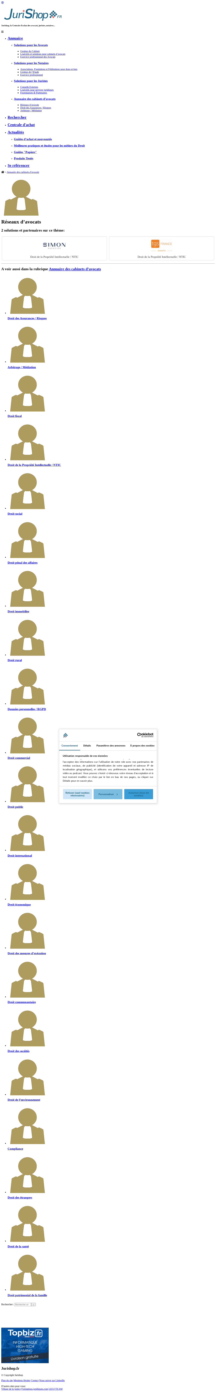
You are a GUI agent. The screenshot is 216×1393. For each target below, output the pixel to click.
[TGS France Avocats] (161, 245)
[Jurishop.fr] (33, 21)
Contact (35, 1380)
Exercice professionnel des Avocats (37, 57)
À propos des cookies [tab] (142, 745)
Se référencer (19, 165)
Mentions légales (21, 1380)
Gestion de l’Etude (29, 72)
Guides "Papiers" (25, 152)
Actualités (16, 132)
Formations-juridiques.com (34, 1389)
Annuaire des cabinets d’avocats (35, 99)
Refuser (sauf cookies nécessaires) (77, 794)
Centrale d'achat (21, 125)
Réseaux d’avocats (29, 105)
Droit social (54, 256)
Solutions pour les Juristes (31, 81)
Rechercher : (7, 1304)
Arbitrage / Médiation (31, 110)
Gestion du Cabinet (30, 51)
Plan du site (7, 1380)
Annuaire (15, 38)
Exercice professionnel (31, 75)
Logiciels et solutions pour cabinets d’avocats (42, 54)
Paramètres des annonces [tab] (110, 745)
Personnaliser (106, 794)
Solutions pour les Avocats (31, 45)
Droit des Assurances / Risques (35, 107)
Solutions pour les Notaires (31, 63)
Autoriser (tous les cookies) (138, 794)
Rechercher (17, 117)
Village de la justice (11, 1389)
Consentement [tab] (70, 745)
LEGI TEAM (55, 1389)
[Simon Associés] (54, 245)
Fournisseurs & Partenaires (33, 92)
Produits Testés (23, 158)
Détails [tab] (87, 745)
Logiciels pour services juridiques (37, 90)
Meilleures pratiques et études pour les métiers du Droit (49, 145)
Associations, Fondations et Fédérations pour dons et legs (48, 69)
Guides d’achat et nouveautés (33, 139)
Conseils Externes (29, 87)
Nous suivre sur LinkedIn (52, 1380)
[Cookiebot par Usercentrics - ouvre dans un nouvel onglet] (139, 735)
